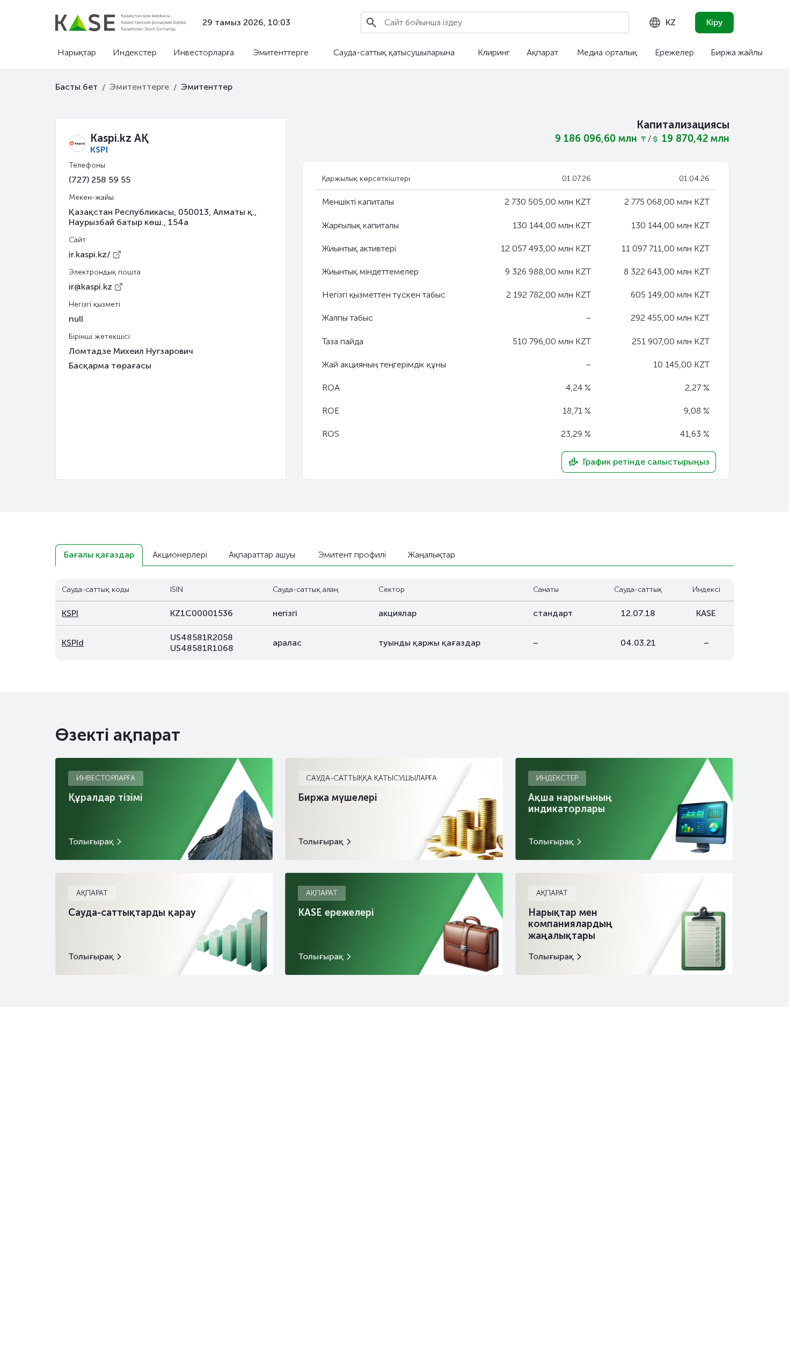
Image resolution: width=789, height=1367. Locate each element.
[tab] (99, 555)
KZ (671, 22)
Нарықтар (76, 52)
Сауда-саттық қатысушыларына (394, 52)
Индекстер (135, 52)
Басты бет (76, 87)
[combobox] (662, 22)
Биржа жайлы (737, 52)
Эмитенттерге (281, 52)
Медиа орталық (607, 52)
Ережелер (674, 52)
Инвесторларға (203, 52)
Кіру (714, 22)
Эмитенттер (206, 87)
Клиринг (494, 52)
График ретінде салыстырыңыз (646, 462)
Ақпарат (542, 52)
